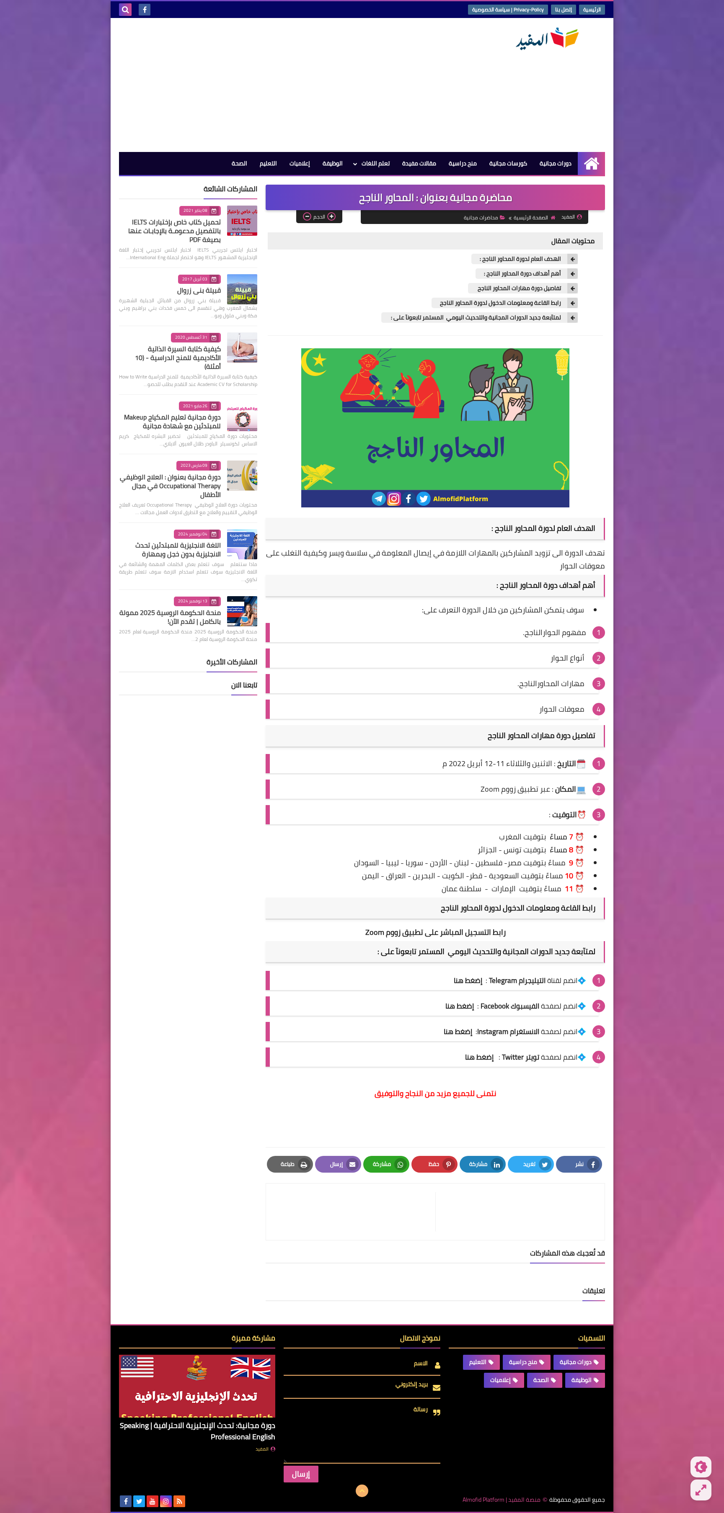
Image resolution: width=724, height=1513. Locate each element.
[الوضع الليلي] (700, 1466)
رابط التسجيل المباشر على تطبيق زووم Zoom (435, 932)
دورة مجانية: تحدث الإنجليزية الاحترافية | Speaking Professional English (197, 1431)
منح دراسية (463, 163)
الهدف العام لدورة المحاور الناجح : (520, 259)
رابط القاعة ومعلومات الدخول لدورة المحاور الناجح (500, 303)
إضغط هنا (459, 1006)
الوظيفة (333, 163)
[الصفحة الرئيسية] (591, 163)
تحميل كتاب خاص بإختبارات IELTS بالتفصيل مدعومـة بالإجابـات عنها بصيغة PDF (174, 231)
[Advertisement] (271, 85)
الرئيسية (592, 9)
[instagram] (166, 1501)
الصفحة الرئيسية (531, 217)
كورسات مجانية (508, 163)
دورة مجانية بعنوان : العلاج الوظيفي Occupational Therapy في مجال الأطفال (170, 486)
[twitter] (139, 1501)
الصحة (239, 163)
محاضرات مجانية (481, 217)
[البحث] (125, 9)
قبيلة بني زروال (199, 290)
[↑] (362, 1491)
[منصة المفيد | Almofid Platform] (544, 38)
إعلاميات (300, 163)
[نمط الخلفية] (700, 1490)
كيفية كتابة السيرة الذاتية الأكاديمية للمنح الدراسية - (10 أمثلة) (178, 357)
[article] (354, 1212)
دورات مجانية (555, 163)
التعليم (268, 163)
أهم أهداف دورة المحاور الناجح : (522, 273)
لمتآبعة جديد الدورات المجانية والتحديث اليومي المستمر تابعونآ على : (475, 317)
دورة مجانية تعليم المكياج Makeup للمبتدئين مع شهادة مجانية (172, 421)
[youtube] (152, 1501)
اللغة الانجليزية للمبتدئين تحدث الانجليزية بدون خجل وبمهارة (178, 549)
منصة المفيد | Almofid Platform (501, 1499)
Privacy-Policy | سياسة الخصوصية (508, 9)
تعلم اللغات (376, 163)
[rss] (179, 1501)
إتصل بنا (563, 9)
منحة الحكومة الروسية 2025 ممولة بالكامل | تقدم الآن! (170, 617)
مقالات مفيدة (419, 163)
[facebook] (144, 9)
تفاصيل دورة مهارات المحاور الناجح (518, 288)
